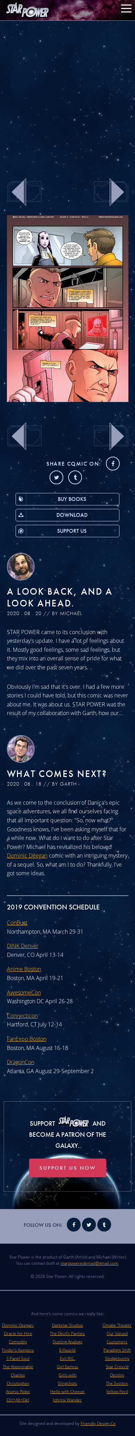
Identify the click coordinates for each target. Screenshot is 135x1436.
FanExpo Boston (26, 1039)
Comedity (18, 1342)
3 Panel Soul (17, 1358)
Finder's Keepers (18, 1350)
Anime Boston (24, 969)
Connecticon (22, 1015)
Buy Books (72, 499)
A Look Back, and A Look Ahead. (60, 597)
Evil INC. (67, 1358)
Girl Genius (67, 1367)
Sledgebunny (117, 1358)
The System (117, 1383)
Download (72, 515)
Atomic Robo (18, 1391)
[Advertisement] (67, 95)
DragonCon (20, 1062)
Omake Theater (117, 1325)
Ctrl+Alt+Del (18, 1400)
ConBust (17, 922)
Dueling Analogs (67, 1342)
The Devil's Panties (67, 1333)
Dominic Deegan (27, 855)
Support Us (72, 530)
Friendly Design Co (98, 1423)
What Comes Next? (57, 774)
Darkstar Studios (67, 1325)
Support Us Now (67, 1167)
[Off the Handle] (67, 400)
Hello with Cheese (67, 1391)
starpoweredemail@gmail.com (89, 1263)
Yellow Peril (117, 1391)
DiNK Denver (22, 946)
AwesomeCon (24, 992)
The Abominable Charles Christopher (18, 1375)
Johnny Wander (67, 1400)
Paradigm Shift (117, 1350)
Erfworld (67, 1350)
